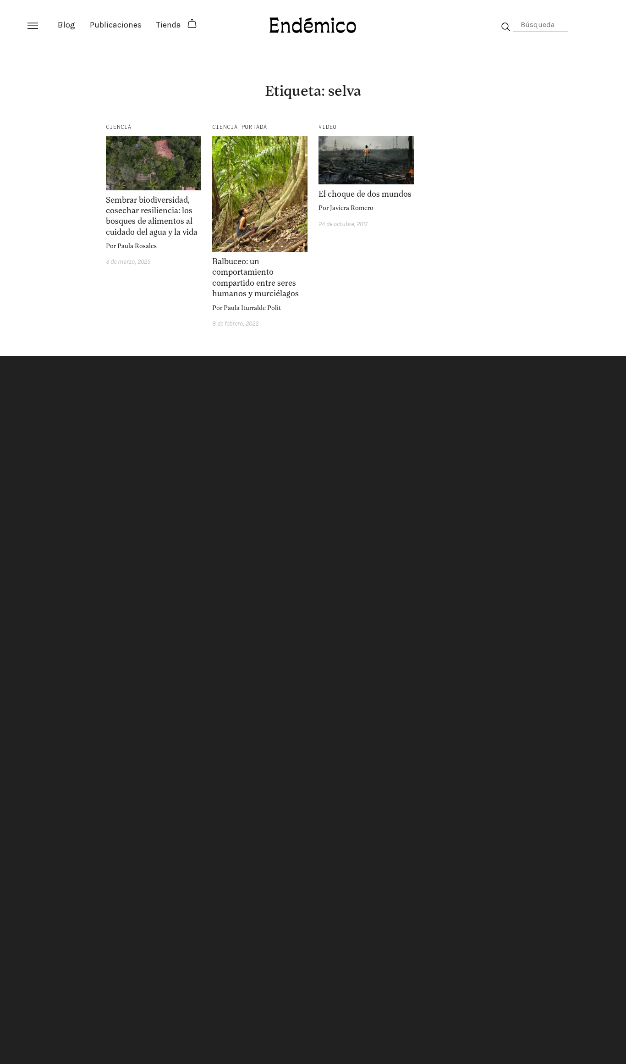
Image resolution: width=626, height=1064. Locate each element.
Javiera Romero (351, 208)
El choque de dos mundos (365, 194)
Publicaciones (116, 25)
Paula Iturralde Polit (252, 308)
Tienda (168, 25)
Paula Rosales (137, 246)
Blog (66, 25)
